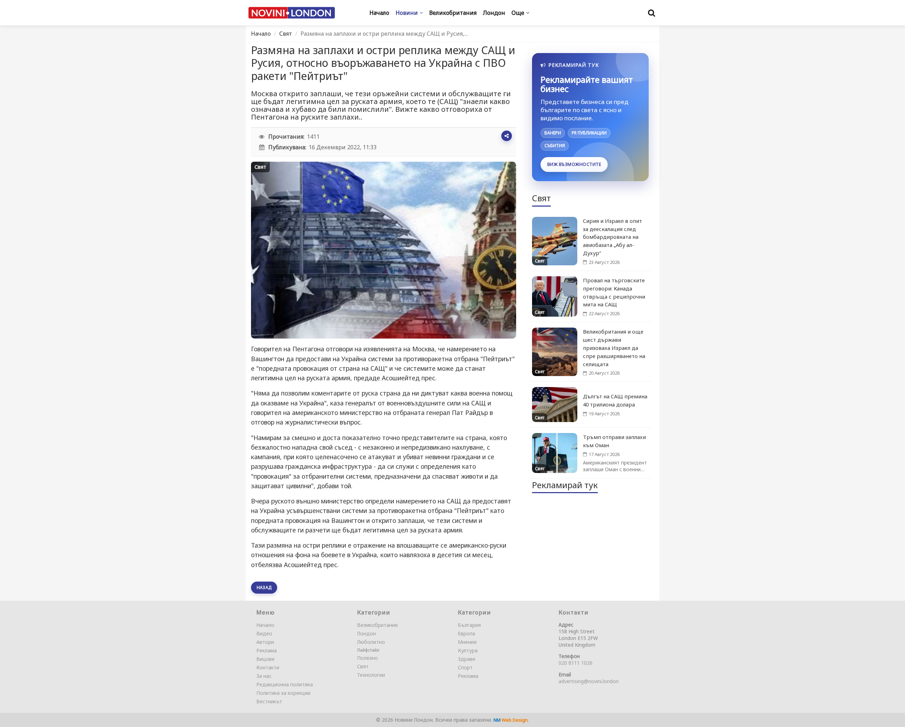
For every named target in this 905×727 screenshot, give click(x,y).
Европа (466, 633)
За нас (264, 676)
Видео (264, 633)
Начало (261, 33)
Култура (468, 650)
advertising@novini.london (589, 681)
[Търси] (651, 13)
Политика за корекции (283, 693)
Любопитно (371, 642)
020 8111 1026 (575, 662)
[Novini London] (292, 13)
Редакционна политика (284, 684)
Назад (264, 587)
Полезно (367, 657)
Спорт (465, 667)
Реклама (266, 650)
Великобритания (377, 625)
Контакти (267, 667)
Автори (265, 642)
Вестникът (269, 701)
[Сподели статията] (506, 136)
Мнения (467, 642)
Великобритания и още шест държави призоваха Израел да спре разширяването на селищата (614, 347)
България (469, 625)
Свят (285, 33)
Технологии (371, 674)
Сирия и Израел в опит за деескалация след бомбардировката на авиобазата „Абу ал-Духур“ (612, 236)
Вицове (265, 659)
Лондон (366, 633)
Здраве (466, 659)
